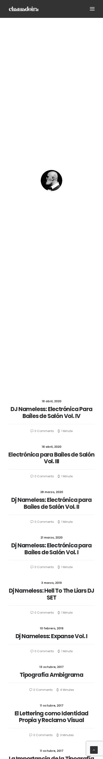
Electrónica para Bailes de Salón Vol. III (51, 458)
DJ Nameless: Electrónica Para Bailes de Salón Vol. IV (51, 412)
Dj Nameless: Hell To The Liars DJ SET (51, 594)
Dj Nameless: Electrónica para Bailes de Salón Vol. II (51, 503)
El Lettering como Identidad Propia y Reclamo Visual (52, 716)
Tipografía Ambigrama (51, 675)
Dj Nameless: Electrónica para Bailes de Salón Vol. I (51, 548)
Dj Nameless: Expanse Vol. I (52, 636)
